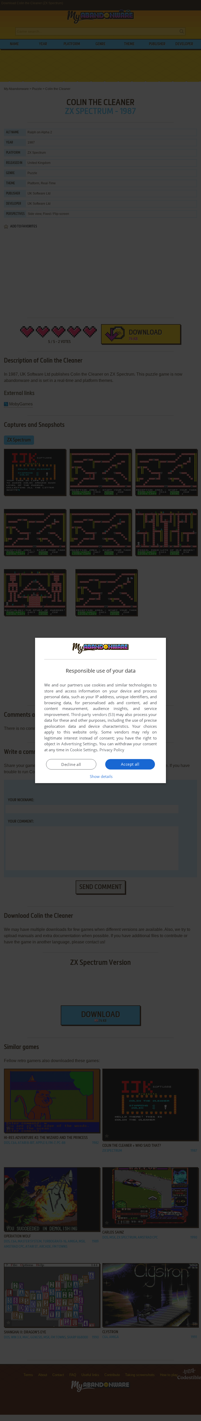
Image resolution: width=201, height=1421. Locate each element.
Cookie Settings (83, 749)
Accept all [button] (130, 764)
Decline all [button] (71, 764)
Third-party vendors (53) (93, 714)
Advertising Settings (79, 743)
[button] (101, 776)
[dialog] (100, 710)
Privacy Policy (111, 749)
